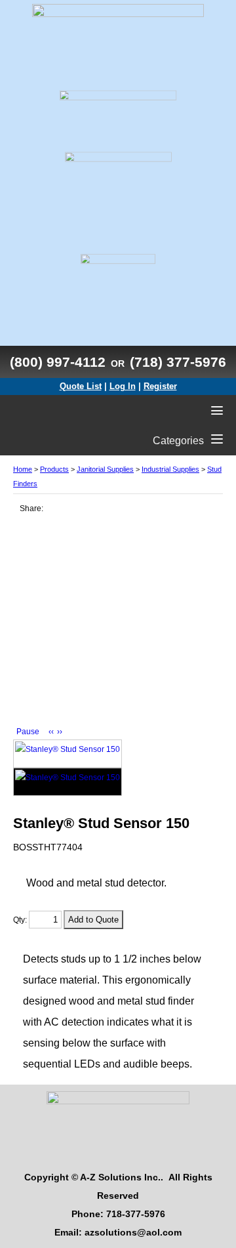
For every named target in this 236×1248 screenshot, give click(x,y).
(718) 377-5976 (178, 361)
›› (59, 731)
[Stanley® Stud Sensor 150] (67, 753)
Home (22, 469)
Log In (122, 386)
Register (160, 386)
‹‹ (51, 731)
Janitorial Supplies (105, 469)
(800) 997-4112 (58, 361)
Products (54, 469)
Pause (27, 731)
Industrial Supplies (170, 469)
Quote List (81, 386)
